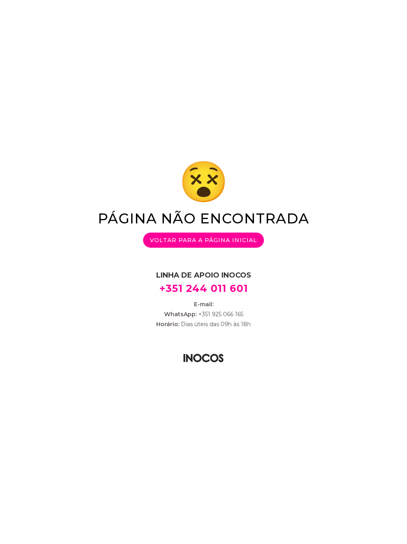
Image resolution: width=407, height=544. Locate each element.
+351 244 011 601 (203, 288)
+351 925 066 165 (220, 314)
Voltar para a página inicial (203, 240)
